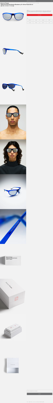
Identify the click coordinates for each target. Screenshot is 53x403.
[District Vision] (5, 3)
